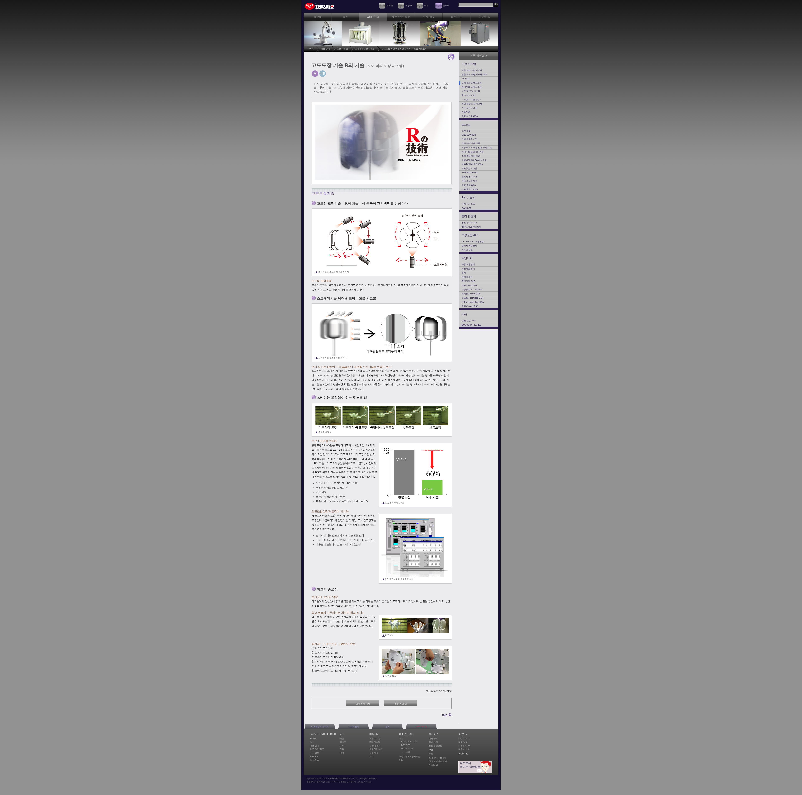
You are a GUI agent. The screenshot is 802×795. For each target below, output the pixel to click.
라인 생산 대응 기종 (471, 143)
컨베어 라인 (467, 277)
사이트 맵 (433, 765)
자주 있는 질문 (317, 749)
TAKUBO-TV (421, 726)
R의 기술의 (468, 197)
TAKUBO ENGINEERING (323, 734)
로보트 (466, 124)
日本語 (390, 5)
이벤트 (343, 742)
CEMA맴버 (354, 726)
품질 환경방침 (435, 745)
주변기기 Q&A (468, 281)
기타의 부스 (467, 250)
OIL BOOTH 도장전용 (473, 241)
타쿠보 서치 (464, 738)
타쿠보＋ (314, 756)
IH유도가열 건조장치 (471, 227)
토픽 (342, 749)
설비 (464, 273)
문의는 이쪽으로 (364, 782)
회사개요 (433, 738)
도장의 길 (314, 760)
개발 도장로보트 (469, 139)
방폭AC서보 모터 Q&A (472, 164)
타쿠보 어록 (464, 749)
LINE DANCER (469, 135)
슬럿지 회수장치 (469, 245)
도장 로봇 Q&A (469, 185)
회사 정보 (314, 753)
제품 (342, 738)
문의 (387, 726)
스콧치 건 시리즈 (469, 177)
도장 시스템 (342, 49)
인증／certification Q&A (473, 302)
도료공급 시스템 (469, 168)
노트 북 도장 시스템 (471, 91)
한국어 (446, 5)
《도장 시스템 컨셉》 (472, 99)
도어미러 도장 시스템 (365, 49)
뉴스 (312, 742)
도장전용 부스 (470, 235)
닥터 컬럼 (462, 742)
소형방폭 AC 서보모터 (472, 289)
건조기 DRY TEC (470, 223)
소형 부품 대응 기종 (471, 156)
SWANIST (466, 208)
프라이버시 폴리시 (437, 758)
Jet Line (465, 78)
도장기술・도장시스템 (409, 756)
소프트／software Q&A (472, 298)
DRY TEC (405, 745)
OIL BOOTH (407, 749)
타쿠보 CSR (464, 745)
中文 (426, 5)
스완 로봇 (466, 131)
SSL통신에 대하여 (320, 726)
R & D (342, 745)
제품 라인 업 (400, 703)
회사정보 (433, 734)
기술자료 (466, 112)
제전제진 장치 (468, 268)
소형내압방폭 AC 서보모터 (474, 160)
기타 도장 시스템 (469, 108)
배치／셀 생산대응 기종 (473, 152)
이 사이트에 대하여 (438, 761)
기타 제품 (405, 752)
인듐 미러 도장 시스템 (472, 70)
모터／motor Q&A (470, 306)
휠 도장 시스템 (468, 95)
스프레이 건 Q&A (470, 189)
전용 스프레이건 (469, 181)
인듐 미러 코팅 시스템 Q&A (474, 74)
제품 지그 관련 (468, 321)
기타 (464, 314)
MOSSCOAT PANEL (471, 325)
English (408, 5)
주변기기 (467, 258)
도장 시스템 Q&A (470, 116)
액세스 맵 (433, 742)
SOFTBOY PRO (409, 742)
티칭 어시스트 (468, 204)
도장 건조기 (469, 216)
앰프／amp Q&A (469, 285)
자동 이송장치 (468, 264)
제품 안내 (325, 49)
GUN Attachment (470, 172)
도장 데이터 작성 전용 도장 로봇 (477, 147)
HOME (311, 49)
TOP (444, 715)
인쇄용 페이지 (363, 703)
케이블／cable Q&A (471, 293)
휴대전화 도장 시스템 (472, 87)
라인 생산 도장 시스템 (472, 104)
